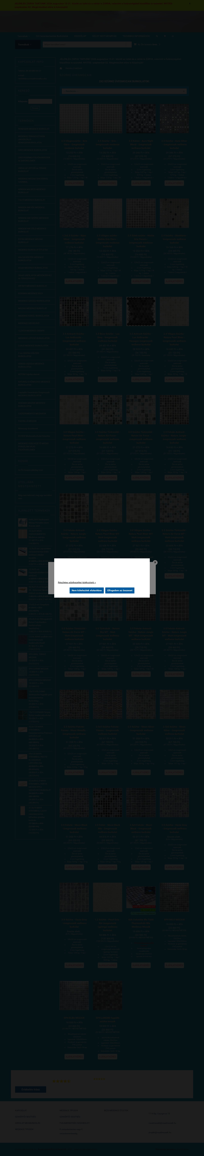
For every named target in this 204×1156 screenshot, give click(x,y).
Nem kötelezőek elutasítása (87, 590)
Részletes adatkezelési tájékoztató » (77, 582)
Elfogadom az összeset (119, 590)
